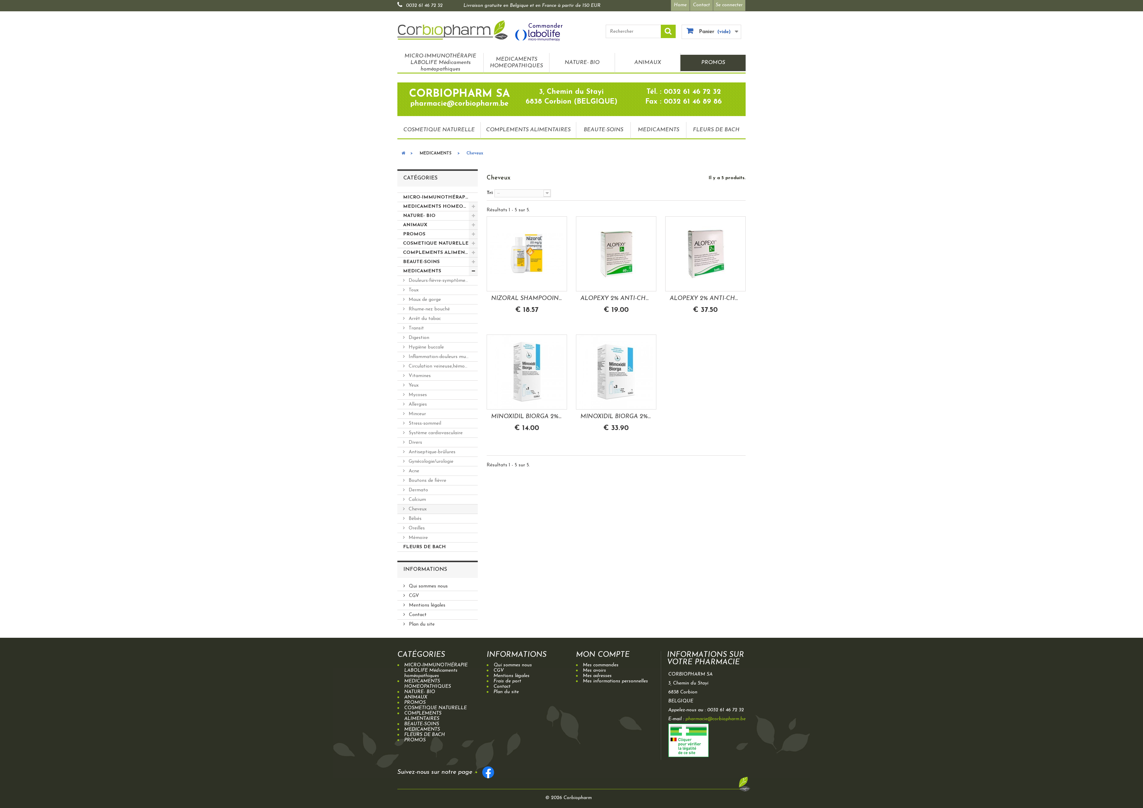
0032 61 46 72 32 (424, 5)
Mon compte (603, 655)
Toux (413, 290)
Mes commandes (601, 665)
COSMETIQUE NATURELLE (439, 130)
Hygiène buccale (425, 347)
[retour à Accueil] (403, 153)
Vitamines (419, 375)
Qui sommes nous (427, 586)
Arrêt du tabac (424, 318)
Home (680, 5)
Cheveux (417, 509)
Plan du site (421, 624)
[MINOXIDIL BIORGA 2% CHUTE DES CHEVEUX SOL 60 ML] (527, 372)
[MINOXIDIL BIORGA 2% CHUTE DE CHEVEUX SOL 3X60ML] (616, 372)
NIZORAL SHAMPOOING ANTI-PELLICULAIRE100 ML (527, 298)
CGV (413, 595)
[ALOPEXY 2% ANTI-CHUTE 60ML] (616, 254)
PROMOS (713, 62)
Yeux (413, 385)
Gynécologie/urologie (430, 461)
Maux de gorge (424, 299)
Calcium (416, 499)
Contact (701, 5)
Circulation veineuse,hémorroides (442, 366)
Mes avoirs (594, 670)
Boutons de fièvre (426, 480)
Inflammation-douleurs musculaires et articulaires (442, 356)
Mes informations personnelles (615, 681)
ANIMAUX (647, 62)
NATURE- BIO (582, 62)
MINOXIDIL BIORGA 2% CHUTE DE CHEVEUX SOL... (616, 417)
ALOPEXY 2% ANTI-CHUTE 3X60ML (705, 298)
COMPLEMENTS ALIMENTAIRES (528, 130)
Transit (415, 328)
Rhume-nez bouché (428, 309)
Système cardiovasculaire (435, 433)
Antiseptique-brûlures (431, 452)
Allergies (417, 404)
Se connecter (729, 5)
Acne (413, 471)
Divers (414, 442)
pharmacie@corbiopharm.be (716, 719)
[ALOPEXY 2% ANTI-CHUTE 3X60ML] (705, 254)
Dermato (417, 490)
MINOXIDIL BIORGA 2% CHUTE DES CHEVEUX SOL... (527, 417)
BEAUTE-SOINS (603, 130)
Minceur (416, 414)
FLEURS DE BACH (716, 130)
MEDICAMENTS (658, 130)
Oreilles (416, 528)
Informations (425, 569)
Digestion (418, 337)
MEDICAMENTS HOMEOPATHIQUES (516, 63)
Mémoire (417, 537)
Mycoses (417, 395)
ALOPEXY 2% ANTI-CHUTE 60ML (616, 298)
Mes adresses (597, 675)
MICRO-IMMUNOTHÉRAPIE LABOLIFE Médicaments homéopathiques (440, 63)
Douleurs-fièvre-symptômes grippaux (442, 280)
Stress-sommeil (424, 423)
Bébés (414, 518)
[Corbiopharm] (452, 30)
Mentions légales (426, 605)
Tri (490, 192)
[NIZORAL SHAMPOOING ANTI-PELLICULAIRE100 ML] (527, 254)
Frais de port (507, 681)
